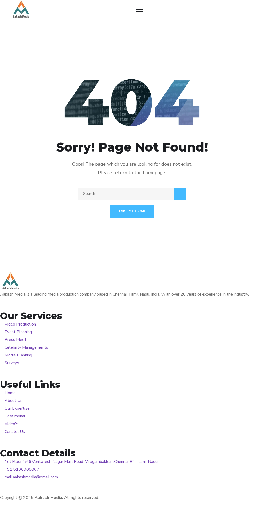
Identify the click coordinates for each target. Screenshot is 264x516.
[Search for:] (132, 193)
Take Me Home (132, 211)
